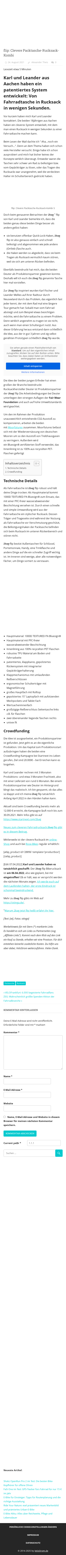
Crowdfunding (14, 471)
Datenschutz (33, 1542)
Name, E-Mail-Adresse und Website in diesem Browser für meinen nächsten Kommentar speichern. (32, 1121)
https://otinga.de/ (14, 902)
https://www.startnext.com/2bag (22, 819)
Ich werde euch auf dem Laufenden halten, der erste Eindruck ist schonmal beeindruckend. (31, 886)
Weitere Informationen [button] (33, 372)
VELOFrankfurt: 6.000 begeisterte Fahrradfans (29, 992)
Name (8, 1076)
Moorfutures (15, 427)
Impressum (33, 1535)
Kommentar (11, 1032)
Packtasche (9, 983)
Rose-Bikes (32, 844)
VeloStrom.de (41, 1550)
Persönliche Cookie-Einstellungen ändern (33, 1527)
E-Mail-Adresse (13, 1089)
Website (8, 1103)
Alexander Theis (39, 62)
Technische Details (16, 468)
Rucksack (21, 983)
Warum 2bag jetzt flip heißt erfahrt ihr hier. (29, 910)
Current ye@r (12, 1143)
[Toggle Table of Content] (35, 463)
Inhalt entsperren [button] (33, 366)
